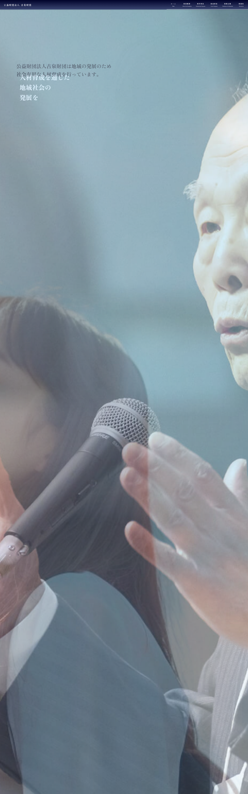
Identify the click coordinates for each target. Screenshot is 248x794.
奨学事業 (200, 5)
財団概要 (187, 5)
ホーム (173, 5)
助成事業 (214, 5)
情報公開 (227, 5)
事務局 (241, 5)
